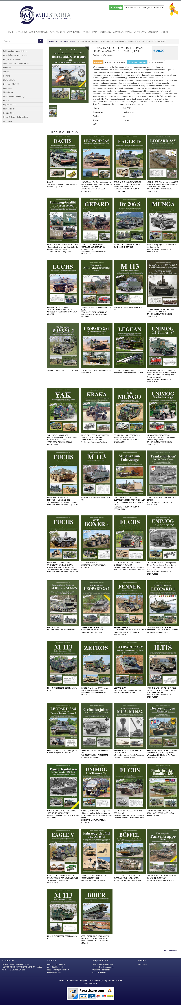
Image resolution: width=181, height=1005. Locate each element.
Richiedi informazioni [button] (138, 62)
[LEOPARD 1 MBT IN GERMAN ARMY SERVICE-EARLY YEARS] (163, 283)
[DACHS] (63, 157)
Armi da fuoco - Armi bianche (15, 55)
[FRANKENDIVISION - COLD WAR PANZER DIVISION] (163, 473)
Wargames (7, 88)
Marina (6, 71)
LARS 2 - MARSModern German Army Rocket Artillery (60, 628)
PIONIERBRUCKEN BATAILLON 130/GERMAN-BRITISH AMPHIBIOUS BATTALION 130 (160, 813)
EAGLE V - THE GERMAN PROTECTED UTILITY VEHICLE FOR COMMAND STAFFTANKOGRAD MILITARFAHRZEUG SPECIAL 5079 (62, 879)
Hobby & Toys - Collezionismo (15, 117)
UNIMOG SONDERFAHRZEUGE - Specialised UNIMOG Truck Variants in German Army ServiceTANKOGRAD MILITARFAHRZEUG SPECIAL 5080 (161, 439)
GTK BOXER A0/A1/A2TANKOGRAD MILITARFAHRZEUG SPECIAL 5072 (93, 564)
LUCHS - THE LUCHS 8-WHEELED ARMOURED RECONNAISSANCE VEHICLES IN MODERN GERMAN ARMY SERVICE (62, 310)
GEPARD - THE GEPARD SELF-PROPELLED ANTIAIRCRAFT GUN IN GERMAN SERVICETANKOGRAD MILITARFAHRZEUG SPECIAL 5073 (94, 249)
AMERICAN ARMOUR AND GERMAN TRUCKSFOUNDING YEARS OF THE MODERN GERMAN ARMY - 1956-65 (95, 753)
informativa (142, 964)
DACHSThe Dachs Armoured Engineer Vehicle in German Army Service (62, 184)
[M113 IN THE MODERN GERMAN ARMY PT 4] (63, 663)
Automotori (7, 121)
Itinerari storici (9, 108)
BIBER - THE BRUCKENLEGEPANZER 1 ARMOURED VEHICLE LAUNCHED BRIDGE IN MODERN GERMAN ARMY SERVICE (95, 939)
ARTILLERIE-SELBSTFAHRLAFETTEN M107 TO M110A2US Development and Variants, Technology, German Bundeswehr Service (129, 753)
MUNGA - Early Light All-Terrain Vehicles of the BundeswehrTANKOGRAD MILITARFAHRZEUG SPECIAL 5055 (162, 247)
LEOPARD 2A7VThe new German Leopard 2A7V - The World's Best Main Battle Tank (127, 690)
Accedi (159, 7)
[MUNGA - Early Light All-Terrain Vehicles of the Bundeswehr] (163, 220)
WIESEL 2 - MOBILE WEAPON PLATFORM (62, 370)
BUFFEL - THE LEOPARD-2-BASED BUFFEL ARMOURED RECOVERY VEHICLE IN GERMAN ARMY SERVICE (128, 878)
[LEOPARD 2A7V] (130, 663)
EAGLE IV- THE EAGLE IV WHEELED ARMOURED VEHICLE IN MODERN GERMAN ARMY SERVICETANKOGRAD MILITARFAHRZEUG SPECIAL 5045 (127, 186)
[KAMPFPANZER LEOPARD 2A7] (96, 603)
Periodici (6, 100)
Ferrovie (6, 75)
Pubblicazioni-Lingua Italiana (15, 51)
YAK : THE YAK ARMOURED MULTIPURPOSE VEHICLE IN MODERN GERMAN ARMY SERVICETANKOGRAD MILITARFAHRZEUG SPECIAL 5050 (62, 439)
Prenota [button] (99, 62)
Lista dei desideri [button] (133, 7)
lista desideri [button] (116, 62)
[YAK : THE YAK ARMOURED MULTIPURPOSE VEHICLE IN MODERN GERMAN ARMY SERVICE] (63, 410)
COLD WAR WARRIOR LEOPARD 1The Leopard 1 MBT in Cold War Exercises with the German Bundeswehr (162, 629)
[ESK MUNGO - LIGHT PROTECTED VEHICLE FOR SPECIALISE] (130, 410)
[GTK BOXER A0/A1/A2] (96, 538)
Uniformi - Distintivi (11, 84)
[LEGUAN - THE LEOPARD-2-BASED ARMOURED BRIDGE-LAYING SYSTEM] (130, 345)
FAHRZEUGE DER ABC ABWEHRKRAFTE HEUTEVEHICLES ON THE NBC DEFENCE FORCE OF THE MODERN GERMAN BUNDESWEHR (96, 312)
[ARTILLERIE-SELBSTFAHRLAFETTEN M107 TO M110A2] (130, 726)
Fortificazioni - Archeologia (14, 96)
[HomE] (45, 15)
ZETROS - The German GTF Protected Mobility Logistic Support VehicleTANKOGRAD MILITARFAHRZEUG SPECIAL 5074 (94, 691)
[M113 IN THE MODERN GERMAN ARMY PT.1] (96, 473)
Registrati (148, 7)
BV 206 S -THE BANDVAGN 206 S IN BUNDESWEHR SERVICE (127, 245)
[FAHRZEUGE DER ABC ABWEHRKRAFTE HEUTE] (96, 283)
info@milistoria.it (54, 972)
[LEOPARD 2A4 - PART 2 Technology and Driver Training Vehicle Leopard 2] (63, 726)
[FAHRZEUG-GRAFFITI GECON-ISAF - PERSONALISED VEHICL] (96, 851)
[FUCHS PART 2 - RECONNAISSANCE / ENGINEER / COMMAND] (130, 538)
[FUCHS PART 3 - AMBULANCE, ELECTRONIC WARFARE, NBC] (63, 473)
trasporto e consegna (101, 969)
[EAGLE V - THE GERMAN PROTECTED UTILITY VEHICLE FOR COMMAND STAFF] (63, 851)
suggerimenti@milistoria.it (58, 969)
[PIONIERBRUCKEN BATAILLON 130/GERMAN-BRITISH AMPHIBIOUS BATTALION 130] (163, 786)
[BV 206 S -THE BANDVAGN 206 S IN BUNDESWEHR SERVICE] (130, 220)
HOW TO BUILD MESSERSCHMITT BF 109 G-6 (22, 967)
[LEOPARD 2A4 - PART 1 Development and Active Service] (96, 345)
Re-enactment (9, 112)
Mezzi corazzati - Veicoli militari (62, 41)
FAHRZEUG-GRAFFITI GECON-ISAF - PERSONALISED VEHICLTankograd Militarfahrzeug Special (94, 878)
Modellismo (8, 92)
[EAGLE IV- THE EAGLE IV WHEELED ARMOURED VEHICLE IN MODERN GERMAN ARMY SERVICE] (130, 157)
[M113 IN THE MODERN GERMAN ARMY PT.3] (63, 911)
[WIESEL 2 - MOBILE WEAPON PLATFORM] (63, 345)
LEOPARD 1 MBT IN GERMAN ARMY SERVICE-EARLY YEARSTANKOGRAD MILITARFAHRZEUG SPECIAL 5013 (160, 312)
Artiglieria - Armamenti (12, 59)
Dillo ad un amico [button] (156, 62)
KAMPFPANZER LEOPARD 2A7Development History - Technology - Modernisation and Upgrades (93, 629)
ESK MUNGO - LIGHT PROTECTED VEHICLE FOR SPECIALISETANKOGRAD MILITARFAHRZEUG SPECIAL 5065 (127, 438)
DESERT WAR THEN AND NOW (15, 964)
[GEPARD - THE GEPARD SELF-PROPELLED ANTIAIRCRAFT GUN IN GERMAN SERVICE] (96, 220)
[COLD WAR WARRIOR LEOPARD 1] (163, 603)
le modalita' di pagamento (103, 967)
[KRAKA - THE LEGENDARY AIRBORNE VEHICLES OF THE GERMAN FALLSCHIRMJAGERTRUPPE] (96, 410)
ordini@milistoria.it (55, 967)
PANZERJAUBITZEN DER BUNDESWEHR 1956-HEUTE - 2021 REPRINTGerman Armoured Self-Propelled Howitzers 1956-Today (63, 814)
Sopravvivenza (9, 104)
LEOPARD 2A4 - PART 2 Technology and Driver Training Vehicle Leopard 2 (62, 751)
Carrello (116, 7)
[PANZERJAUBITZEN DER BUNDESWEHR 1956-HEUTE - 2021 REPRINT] (63, 786)
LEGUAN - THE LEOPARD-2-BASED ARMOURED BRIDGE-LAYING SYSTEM (128, 371)
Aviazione (7, 67)
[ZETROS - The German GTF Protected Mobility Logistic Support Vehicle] (96, 663)
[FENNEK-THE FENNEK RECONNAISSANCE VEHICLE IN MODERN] (130, 603)
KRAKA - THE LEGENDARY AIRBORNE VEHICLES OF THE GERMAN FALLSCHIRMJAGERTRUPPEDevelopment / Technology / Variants (95, 438)
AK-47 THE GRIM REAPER (13, 969)
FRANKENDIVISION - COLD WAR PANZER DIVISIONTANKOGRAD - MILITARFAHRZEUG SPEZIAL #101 (162, 500)
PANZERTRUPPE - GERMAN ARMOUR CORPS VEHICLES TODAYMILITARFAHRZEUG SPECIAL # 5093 (161, 878)
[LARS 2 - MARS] (63, 603)
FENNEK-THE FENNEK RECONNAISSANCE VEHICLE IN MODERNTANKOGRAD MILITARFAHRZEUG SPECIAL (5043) (130, 630)
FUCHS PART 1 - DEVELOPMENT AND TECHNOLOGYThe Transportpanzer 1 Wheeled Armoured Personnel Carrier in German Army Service (129, 814)
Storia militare (9, 80)
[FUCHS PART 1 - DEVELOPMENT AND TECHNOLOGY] (130, 786)
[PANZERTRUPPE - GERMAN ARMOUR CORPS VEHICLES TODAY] (163, 851)
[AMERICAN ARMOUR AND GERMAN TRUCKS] (96, 726)
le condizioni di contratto (102, 964)
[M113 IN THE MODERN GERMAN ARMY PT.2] (130, 282)
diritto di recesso (99, 972)
